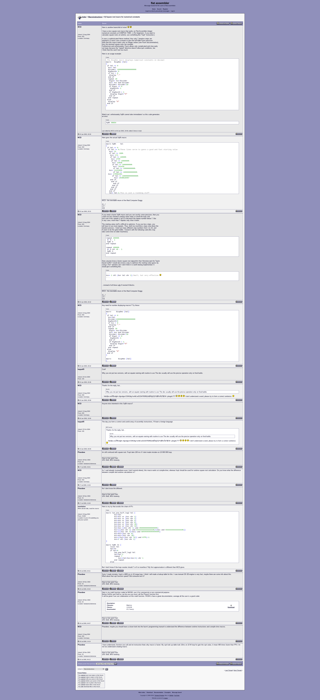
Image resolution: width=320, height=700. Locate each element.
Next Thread (238, 670)
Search (159, 9)
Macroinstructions (95, 17)
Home (154, 9)
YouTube (176, 695)
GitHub (171, 695)
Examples (168, 692)
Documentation (158, 692)
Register (165, 9)
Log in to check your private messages (157, 11)
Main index (142, 692)
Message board (177, 692)
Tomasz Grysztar (159, 695)
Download (150, 692)
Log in (173, 11)
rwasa (166, 698)
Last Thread (229, 670)
